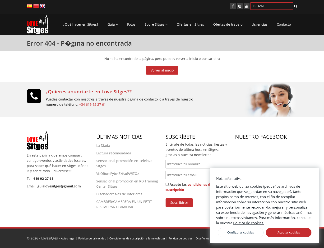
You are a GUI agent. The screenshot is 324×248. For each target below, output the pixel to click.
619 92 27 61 (43, 178)
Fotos (131, 24)
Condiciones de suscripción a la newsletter (137, 238)
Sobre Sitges (155, 24)
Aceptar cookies (289, 232)
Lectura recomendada (113, 153)
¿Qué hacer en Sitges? (80, 24)
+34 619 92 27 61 (92, 104)
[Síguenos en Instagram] (240, 6)
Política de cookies (180, 238)
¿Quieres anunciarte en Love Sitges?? (89, 91)
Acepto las (189, 187)
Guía (111, 24)
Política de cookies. (248, 222)
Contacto (284, 24)
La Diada (103, 145)
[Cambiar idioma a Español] (29, 5)
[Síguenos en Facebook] (233, 6)
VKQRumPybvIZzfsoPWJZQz (117, 173)
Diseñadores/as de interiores (119, 194)
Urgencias (260, 24)
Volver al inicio (162, 70)
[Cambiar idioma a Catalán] (36, 5)
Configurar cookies (240, 232)
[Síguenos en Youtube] (247, 6)
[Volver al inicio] (37, 26)
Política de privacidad (92, 238)
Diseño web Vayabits (209, 238)
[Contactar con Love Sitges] (34, 98)
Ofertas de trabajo (227, 24)
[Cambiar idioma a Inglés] (42, 5)
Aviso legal (68, 238)
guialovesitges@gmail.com (59, 186)
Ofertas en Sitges (190, 24)
